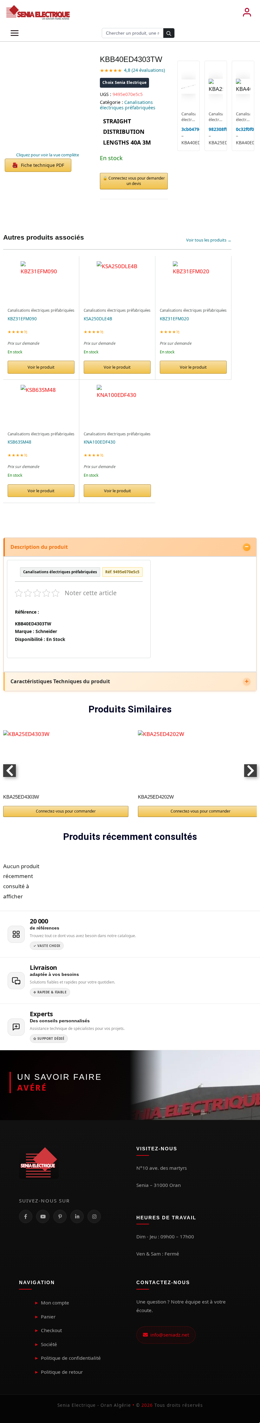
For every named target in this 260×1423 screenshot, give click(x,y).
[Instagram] (94, 1216)
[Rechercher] (168, 33)
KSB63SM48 (19, 442)
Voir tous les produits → (208, 240)
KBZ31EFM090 (22, 319)
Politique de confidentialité (71, 1358)
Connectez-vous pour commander (66, 811)
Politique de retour (62, 1372)
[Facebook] (25, 1216)
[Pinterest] (60, 1216)
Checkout (51, 1330)
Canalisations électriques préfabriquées (127, 105)
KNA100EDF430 (99, 442)
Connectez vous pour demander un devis (136, 180)
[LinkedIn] (77, 1216)
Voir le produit (41, 367)
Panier (48, 1316)
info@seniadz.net (168, 1334)
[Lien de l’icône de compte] (247, 12)
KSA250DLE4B (98, 319)
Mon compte (55, 1302)
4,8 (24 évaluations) (144, 70)
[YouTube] (42, 1216)
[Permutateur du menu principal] (14, 33)
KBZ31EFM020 (174, 319)
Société (49, 1344)
